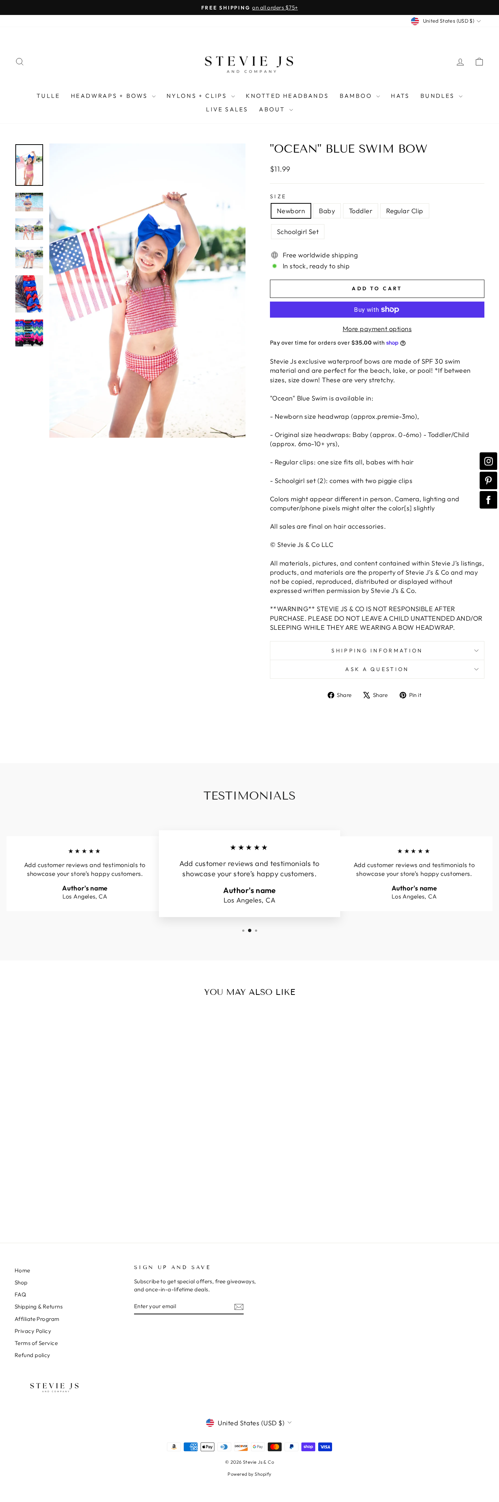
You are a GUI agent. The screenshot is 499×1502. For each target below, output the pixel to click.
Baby (327, 211)
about (273, 109)
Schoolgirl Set (298, 231)
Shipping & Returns (38, 1306)
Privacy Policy (33, 1330)
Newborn (291, 211)
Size (278, 196)
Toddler (360, 211)
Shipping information (377, 650)
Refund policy (32, 1355)
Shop (21, 1282)
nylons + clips (198, 95)
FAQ (20, 1294)
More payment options (377, 329)
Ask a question (377, 669)
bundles (438, 95)
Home (22, 1270)
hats (400, 95)
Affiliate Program (37, 1318)
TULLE (48, 95)
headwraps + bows (110, 95)
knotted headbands (287, 95)
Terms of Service (36, 1343)
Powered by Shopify (249, 1474)
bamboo (357, 95)
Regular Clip (404, 211)
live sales (227, 109)
